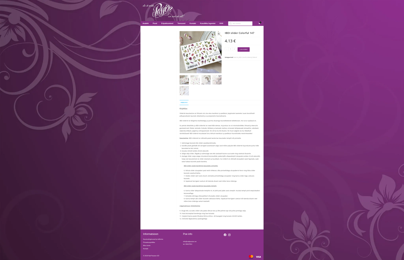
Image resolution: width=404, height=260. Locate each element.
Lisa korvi (244, 49)
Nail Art (236, 57)
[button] (219, 34)
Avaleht (146, 23)
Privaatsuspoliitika (149, 242)
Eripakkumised (167, 23)
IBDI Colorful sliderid (245, 57)
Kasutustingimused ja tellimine (153, 239)
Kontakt (193, 23)
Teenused (181, 23)
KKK (221, 23)
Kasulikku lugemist (207, 23)
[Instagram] (229, 235)
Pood (155, 23)
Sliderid (254, 57)
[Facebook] (225, 235)
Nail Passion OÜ (153, 256)
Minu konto (146, 245)
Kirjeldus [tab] (184, 102)
